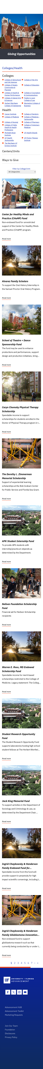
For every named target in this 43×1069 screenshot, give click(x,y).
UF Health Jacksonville (9, 139)
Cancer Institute (10, 114)
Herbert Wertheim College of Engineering (13, 104)
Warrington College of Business (32, 104)
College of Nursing (11, 122)
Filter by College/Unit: (21, 169)
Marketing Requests (14, 1014)
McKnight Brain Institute (10, 134)
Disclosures (10, 1033)
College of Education (31, 85)
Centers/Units (11, 151)
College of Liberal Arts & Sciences (13, 99)
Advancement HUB (13, 1007)
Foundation (10, 1029)
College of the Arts (31, 80)
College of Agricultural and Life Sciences (13, 81)
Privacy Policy (11, 1037)
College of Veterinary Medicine (32, 126)
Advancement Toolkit (14, 1011)
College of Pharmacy (31, 122)
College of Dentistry (31, 114)
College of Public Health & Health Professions (11, 127)
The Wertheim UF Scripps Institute (11, 144)
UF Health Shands (30, 133)
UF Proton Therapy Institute (31, 139)
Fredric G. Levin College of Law (29, 99)
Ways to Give (10, 160)
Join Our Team (11, 1025)
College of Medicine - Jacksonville (31, 118)
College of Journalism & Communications (32, 94)
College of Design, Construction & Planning (11, 87)
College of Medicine (12, 117)
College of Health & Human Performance (12, 94)
